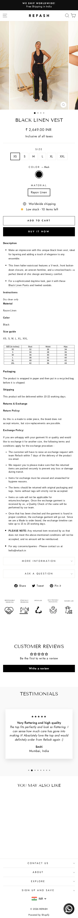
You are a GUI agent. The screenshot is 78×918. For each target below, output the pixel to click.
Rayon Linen (39, 192)
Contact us (38, 863)
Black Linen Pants (19, 285)
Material (39, 185)
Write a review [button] (39, 668)
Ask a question (39, 573)
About (38, 872)
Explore (38, 881)
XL (51, 156)
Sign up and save (38, 890)
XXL (62, 156)
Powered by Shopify (38, 915)
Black (39, 174)
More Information (39, 561)
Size (39, 149)
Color (39, 167)
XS (15, 156)
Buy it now (39, 231)
